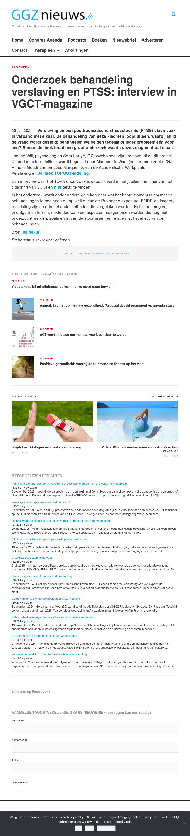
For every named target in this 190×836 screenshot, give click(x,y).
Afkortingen (77, 50)
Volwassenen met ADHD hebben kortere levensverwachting (49, 654)
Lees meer (106, 828)
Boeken (99, 40)
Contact (19, 50)
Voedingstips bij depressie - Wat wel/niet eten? (41, 502)
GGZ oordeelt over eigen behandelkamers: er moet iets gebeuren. (53, 617)
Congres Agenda (45, 40)
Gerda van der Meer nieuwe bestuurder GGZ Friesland (46, 598)
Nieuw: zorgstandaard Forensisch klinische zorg (42, 576)
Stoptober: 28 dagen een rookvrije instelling (46, 447)
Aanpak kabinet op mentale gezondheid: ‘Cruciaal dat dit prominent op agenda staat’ (107, 305)
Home (17, 40)
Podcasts (77, 40)
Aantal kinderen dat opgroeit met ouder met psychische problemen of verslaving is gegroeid (69, 483)
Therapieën (44, 50)
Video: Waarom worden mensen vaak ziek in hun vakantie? (140, 449)
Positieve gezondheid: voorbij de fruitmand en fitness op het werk (92, 363)
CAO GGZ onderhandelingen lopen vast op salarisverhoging (50, 539)
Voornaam (18, 720)
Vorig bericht (26, 396)
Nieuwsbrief (124, 40)
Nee (89, 828)
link (126, 253)
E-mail (17, 759)
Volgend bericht (162, 396)
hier (58, 187)
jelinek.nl (32, 232)
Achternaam (19, 740)
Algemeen (21, 67)
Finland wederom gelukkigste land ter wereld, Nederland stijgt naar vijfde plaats (61, 520)
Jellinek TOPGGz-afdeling (63, 173)
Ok (78, 828)
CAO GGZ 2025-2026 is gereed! (32, 557)
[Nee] (184, 823)
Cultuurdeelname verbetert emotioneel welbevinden (44, 635)
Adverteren (153, 40)
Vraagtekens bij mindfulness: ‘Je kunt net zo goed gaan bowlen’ (63, 286)
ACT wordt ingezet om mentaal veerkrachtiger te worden (84, 334)
